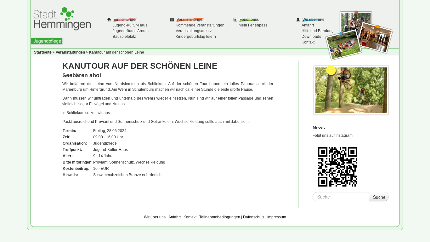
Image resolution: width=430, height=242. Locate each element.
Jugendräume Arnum (131, 31)
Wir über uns (313, 19)
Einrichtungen (125, 19)
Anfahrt (308, 25)
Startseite (43, 52)
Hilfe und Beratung (318, 31)
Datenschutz (253, 217)
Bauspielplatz (124, 36)
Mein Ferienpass (253, 25)
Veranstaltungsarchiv (194, 31)
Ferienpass (249, 19)
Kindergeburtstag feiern (196, 36)
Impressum (276, 217)
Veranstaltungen (190, 19)
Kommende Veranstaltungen (200, 25)
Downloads (311, 36)
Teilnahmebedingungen (219, 217)
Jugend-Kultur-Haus (130, 25)
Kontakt (308, 42)
